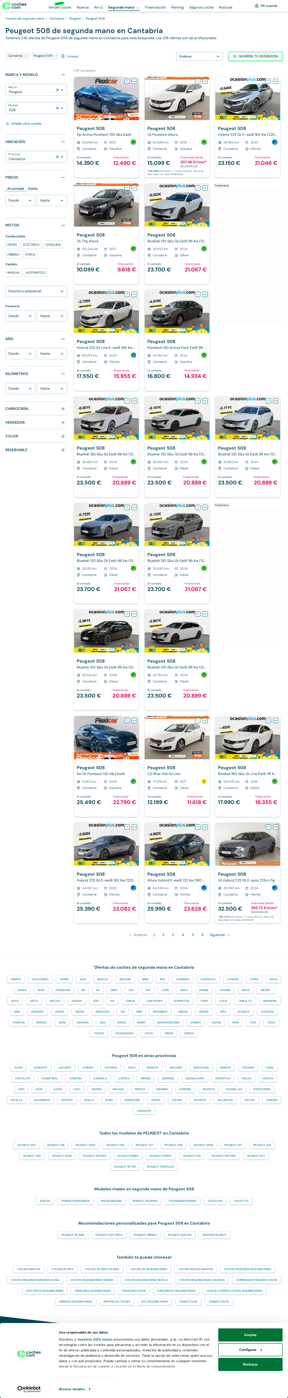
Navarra (162, 1089)
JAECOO (54, 1001)
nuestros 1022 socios (95, 1339)
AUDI (83, 979)
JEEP (96, 1001)
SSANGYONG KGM (168, 1022)
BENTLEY (102, 979)
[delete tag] (26, 56)
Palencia (208, 1089)
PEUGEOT (244, 1012)
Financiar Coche (134, 1291)
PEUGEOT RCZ (256, 1156)
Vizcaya (249, 1100)
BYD (162, 979)
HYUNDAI (225, 990)
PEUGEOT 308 (262, 1145)
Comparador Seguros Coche (256, 1280)
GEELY (184, 990)
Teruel (156, 1100)
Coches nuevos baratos (195, 1269)
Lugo (76, 1089)
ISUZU (15, 1001)
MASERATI (37, 1012)
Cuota (32, 188)
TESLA (271, 1022)
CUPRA (254, 979)
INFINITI (265, 990)
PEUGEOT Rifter (125, 1166)
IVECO (34, 1001)
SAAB (62, 1022)
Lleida (58, 1089)
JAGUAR (76, 1001)
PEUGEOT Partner (224, 1156)
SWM (235, 1022)
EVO (131, 990)
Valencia (200, 1100)
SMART (141, 1022)
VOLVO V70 (241, 1201)
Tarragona (132, 1100)
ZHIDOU (189, 1033)
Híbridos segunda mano (75, 1301)
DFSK (41, 990)
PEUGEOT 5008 (62, 1156)
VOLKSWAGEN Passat (183, 1201)
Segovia (67, 1100)
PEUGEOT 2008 (85, 1145)
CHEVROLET (208, 979)
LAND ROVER (154, 1001)
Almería (87, 1067)
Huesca (268, 1078)
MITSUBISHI (160, 1012)
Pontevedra (261, 1089)
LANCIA (130, 1001)
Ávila (131, 1067)
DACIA (273, 979)
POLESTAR (267, 1012)
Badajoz (152, 1067)
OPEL (223, 1012)
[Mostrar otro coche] (106, 117)
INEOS (246, 990)
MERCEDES (103, 1012)
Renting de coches (117, 1301)
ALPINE (64, 979)
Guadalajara (194, 1078)
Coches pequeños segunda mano (247, 1269)
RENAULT (41, 1022)
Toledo (177, 1100)
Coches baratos (28, 1269)
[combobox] (9, 92)
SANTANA (83, 1022)
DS (97, 990)
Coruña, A (100, 1078)
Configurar (247, 1350)
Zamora (271, 1100)
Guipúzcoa (222, 1078)
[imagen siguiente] (135, 98)
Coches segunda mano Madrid (91, 1280)
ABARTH (16, 979)
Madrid (96, 1089)
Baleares (176, 1067)
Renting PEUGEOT (215, 1235)
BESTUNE (125, 979)
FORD (165, 990)
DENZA (22, 990)
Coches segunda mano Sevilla (146, 1280)
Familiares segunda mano (93, 1291)
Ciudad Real (49, 1078)
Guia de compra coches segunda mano (234, 1291)
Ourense (185, 1089)
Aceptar (250, 1335)
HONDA (203, 990)
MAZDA (79, 1012)
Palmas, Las (234, 1089)
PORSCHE (19, 1022)
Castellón (22, 1078)
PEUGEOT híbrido (145, 1235)
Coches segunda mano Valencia (202, 1280)
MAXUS (59, 1012)
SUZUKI (216, 1022)
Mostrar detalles (72, 1389)
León (39, 1089)
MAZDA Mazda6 (111, 1201)
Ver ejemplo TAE (189, 165)
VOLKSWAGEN (124, 1033)
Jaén (21, 1089)
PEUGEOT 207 (144, 1145)
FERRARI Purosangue (75, 1201)
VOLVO (148, 1033)
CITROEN (232, 979)
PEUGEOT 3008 (203, 1145)
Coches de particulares (102, 1269)
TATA (253, 1022)
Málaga (118, 1089)
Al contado (15, 188)
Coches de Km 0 (63, 1269)
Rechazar (250, 1364)
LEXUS (223, 1001)
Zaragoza (144, 1111)
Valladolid (225, 1100)
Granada (168, 1078)
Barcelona (201, 1067)
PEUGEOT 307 (233, 1145)
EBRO (114, 990)
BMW (145, 979)
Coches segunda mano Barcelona (35, 1280)
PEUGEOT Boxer (127, 1156)
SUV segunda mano (155, 1301)
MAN (17, 1012)
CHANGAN (182, 979)
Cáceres (248, 1067)
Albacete (40, 1067)
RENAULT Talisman (145, 1201)
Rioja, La (16, 1100)
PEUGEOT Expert (161, 1156)
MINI (139, 1012)
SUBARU (196, 1022)
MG (123, 1012)
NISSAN (183, 1012)
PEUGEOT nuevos (179, 1235)
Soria (109, 1100)
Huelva (246, 1078)
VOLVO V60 (215, 1201)
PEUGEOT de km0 (73, 1235)
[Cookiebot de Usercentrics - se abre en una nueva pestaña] (29, 1389)
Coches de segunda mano (148, 1269)
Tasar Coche (188, 1301)
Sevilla (89, 1100)
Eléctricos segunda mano (44, 1291)
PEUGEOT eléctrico (109, 1235)
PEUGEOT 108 (55, 1145)
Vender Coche (219, 1301)
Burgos (225, 1067)
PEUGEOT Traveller (160, 1166)
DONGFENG (63, 990)
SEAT (103, 1022)
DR (83, 990)
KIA (112, 1001)
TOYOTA (99, 1033)
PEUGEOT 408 (32, 1156)
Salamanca (42, 1100)
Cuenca (123, 1078)
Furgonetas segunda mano (176, 1291)
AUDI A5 (45, 1201)
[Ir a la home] (14, 6)
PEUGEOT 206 (115, 1145)
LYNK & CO (245, 1001)
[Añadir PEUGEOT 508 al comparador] (134, 81)
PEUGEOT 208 (173, 1145)
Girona (146, 1078)
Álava (19, 1067)
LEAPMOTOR (181, 1001)
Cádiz (269, 1067)
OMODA (204, 1012)
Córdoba (75, 1078)
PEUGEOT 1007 (26, 1145)
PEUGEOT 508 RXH (94, 1156)
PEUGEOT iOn (191, 1156)
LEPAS (204, 1001)
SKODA (121, 1022)
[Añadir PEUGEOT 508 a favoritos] (127, 81)
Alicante (64, 1067)
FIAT (148, 990)
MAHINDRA (270, 1001)
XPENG (168, 1033)
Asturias (111, 1067)
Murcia (140, 1089)
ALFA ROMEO (40, 979)
